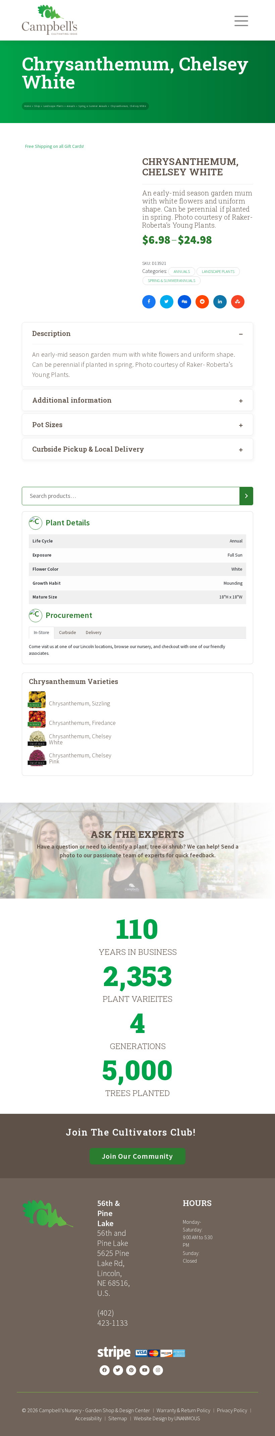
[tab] (137, 333)
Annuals (71, 106)
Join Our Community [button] (137, 1156)
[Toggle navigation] (241, 21)
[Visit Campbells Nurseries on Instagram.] (158, 1370)
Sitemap (117, 1418)
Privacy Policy (232, 1410)
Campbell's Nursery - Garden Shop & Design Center (94, 1410)
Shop (37, 106)
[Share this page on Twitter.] (166, 301)
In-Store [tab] (41, 632)
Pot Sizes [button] (47, 424)
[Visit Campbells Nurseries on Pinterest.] (131, 1370)
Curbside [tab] (67, 632)
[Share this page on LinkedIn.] (220, 301)
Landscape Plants (54, 106)
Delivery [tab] (93, 632)
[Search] (246, 496)
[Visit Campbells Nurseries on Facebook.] (105, 1370)
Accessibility (88, 1418)
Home (27, 106)
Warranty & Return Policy (183, 1410)
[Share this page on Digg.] (184, 301)
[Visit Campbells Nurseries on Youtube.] (145, 1370)
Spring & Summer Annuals (92, 106)
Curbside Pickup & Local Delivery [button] (88, 449)
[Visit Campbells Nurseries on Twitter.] (118, 1370)
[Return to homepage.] (57, 1213)
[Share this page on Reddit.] (202, 301)
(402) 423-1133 (112, 1318)
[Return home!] (49, 33)
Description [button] (51, 333)
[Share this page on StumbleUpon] (237, 301)
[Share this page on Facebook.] (149, 301)
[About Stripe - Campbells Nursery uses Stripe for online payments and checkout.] (141, 1362)
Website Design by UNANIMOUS (167, 1418)
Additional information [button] (72, 400)
